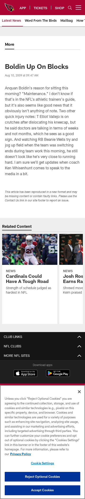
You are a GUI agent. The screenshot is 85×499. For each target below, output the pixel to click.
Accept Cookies (42, 490)
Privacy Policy (20, 454)
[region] (42, 442)
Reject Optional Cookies (42, 476)
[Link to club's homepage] (9, 5)
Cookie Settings (42, 463)
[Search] (70, 7)
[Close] (79, 392)
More (9, 44)
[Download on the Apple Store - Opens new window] (25, 374)
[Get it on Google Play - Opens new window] (58, 375)
